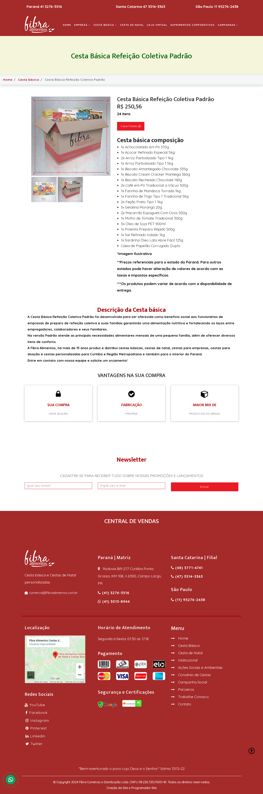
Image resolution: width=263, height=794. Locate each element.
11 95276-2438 (226, 6)
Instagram (39, 720)
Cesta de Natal (132, 24)
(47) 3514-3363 (188, 576)
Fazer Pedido (129, 126)
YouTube (37, 705)
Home (67, 24)
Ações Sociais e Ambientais (200, 667)
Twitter (37, 743)
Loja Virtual (157, 24)
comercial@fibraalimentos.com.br (53, 593)
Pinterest (38, 728)
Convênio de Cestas (194, 674)
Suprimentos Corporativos (192, 24)
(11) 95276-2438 (189, 599)
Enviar (204, 487)
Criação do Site (117, 788)
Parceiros (186, 689)
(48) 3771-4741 (188, 567)
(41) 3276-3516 (115, 592)
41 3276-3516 (51, 6)
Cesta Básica (188, 645)
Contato (184, 704)
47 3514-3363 (154, 6)
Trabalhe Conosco (193, 696)
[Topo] (252, 751)
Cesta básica (104, 24)
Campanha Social (192, 682)
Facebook (38, 712)
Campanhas (227, 24)
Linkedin (37, 736)
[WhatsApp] (10, 779)
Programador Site (144, 788)
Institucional (188, 660)
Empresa (81, 24)
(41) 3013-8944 (115, 601)
